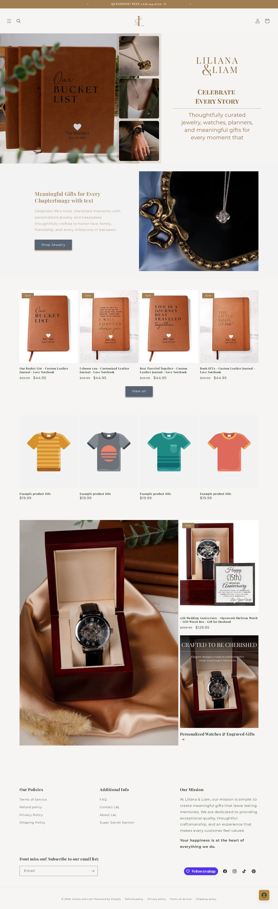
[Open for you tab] (264, 895)
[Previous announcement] (88, 4)
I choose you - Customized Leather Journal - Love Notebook (104, 370)
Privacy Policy (31, 815)
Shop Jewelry (53, 245)
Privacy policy (157, 899)
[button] (9, 21)
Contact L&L (110, 807)
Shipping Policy (32, 822)
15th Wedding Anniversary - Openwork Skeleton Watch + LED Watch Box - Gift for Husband (219, 619)
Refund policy (31, 807)
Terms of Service (33, 799)
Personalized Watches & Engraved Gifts (217, 734)
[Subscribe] (93, 871)
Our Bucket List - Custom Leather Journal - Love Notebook (44, 370)
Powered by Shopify (107, 899)
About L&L (108, 815)
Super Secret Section (117, 822)
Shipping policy (206, 899)
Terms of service (181, 899)
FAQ (103, 799)
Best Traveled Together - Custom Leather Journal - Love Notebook (163, 370)
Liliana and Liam (82, 899)
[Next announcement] (190, 4)
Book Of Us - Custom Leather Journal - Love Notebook (227, 370)
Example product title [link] (35, 494)
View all (139, 391)
